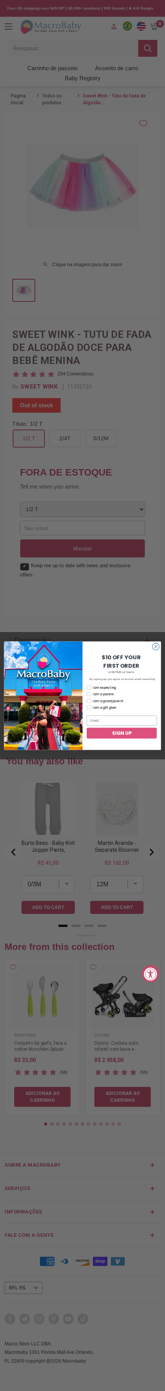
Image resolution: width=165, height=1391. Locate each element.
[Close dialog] (155, 646)
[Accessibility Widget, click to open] (150, 973)
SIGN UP (121, 732)
